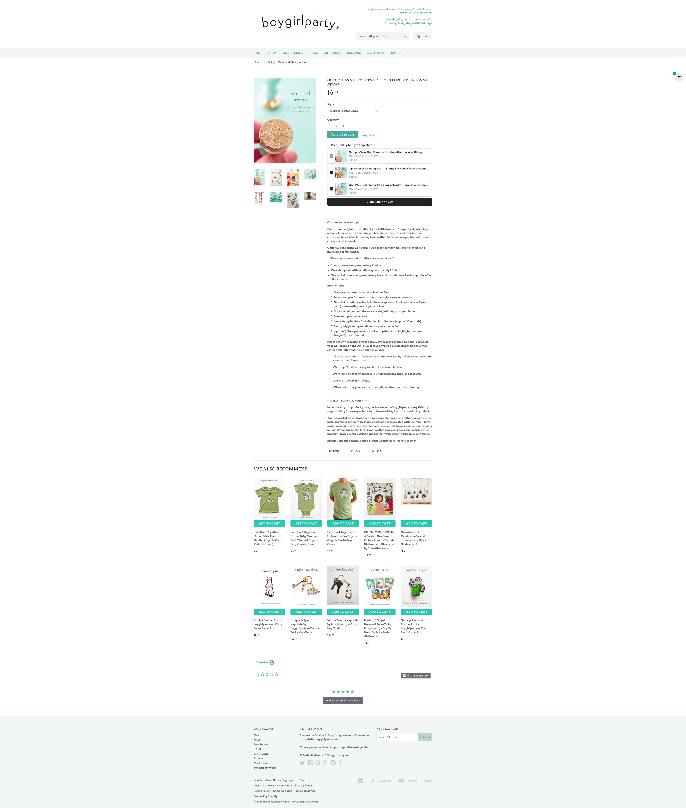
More (395, 52)
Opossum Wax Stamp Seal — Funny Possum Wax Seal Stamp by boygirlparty (389, 168)
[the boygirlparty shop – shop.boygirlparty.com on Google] (325, 764)
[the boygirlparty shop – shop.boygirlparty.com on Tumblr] (341, 764)
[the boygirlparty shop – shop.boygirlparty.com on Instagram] (333, 764)
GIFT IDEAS (332, 52)
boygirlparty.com (327, 739)
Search (258, 780)
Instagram (340, 735)
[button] (416, 675)
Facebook (321, 735)
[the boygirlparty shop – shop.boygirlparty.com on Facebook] (310, 764)
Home (257, 62)
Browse (354, 52)
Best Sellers (293, 52)
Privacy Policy (303, 785)
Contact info (284, 785)
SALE (314, 52)
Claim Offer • (380, 201)
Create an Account (422, 12)
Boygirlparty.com (265, 767)
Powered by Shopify (265, 796)
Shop (258, 52)
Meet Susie (376, 52)
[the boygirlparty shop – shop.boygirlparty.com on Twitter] (302, 764)
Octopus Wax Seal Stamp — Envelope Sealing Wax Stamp (385, 152)
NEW (272, 52)
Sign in (403, 12)
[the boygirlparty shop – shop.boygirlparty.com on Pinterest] (317, 764)
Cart (425, 36)
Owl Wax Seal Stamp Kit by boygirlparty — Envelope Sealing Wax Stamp (389, 185)
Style (330, 104)
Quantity (333, 119)
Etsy (330, 735)
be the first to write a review (343, 700)
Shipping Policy (282, 791)
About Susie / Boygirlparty (281, 780)
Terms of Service (305, 791)
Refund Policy (262, 791)
